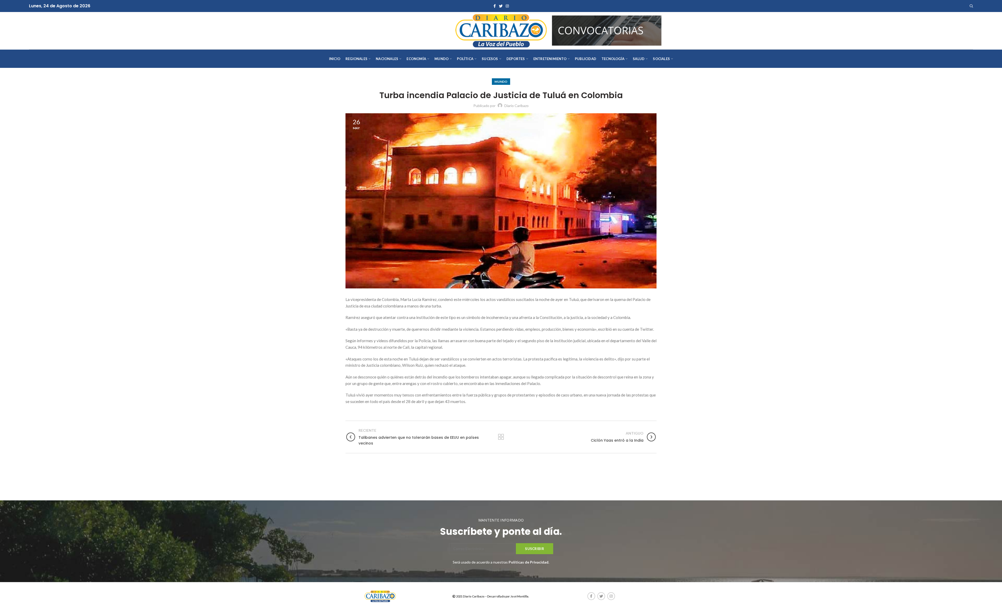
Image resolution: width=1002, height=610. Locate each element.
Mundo (501, 82)
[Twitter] (500, 6)
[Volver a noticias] (501, 437)
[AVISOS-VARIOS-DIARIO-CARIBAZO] (606, 30)
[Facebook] (494, 6)
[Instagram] (507, 6)
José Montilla (519, 596)
